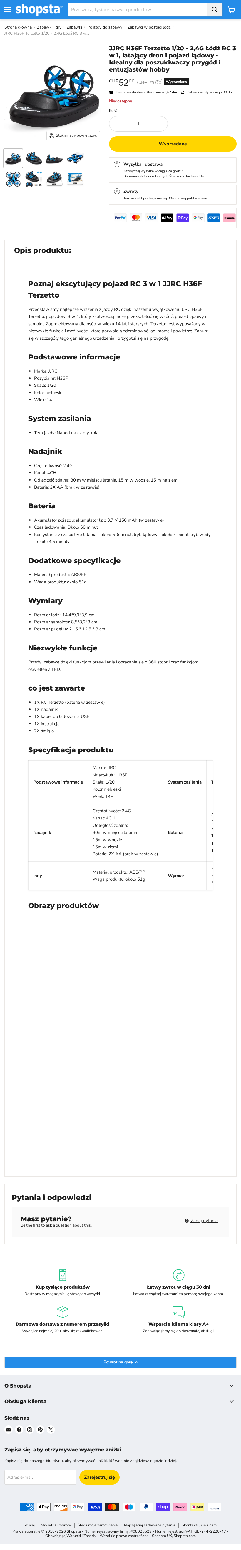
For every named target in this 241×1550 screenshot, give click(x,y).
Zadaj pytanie (204, 1221)
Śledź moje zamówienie (98, 1525)
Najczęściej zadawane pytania (149, 1525)
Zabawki (74, 27)
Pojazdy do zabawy (104, 27)
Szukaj (29, 1525)
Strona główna (18, 27)
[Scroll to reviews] (173, 76)
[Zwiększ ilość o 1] (160, 123)
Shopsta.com (185, 1536)
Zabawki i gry (49, 27)
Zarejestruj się (99, 1477)
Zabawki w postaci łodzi (149, 27)
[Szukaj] (214, 9)
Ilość (113, 111)
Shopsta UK (162, 1536)
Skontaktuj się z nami (199, 1525)
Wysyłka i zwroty (56, 1525)
